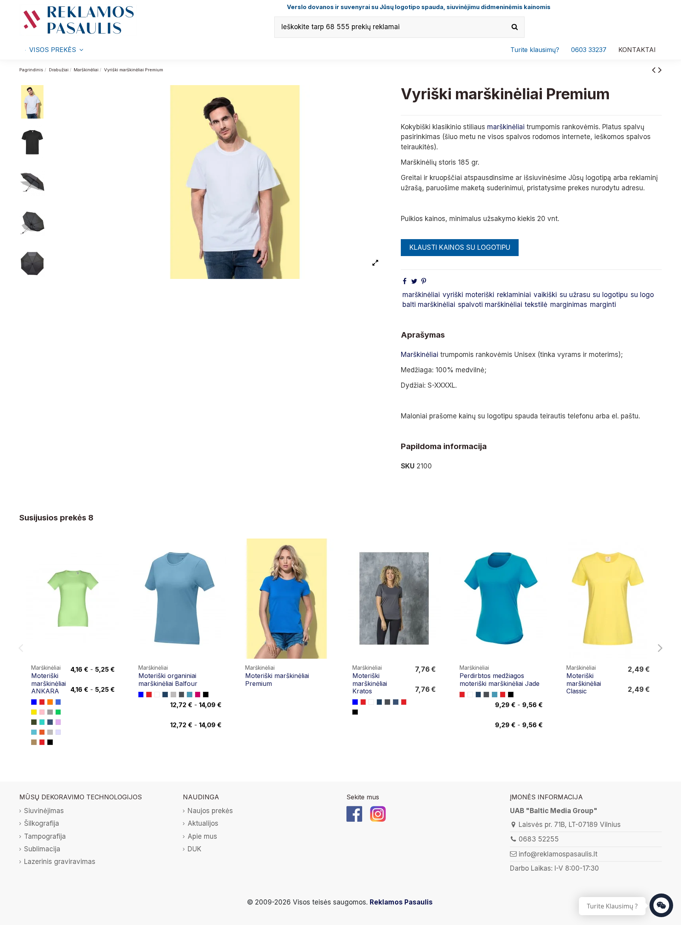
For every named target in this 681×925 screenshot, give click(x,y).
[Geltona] (34, 712)
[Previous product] (655, 69)
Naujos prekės (210, 811)
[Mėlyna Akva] (34, 732)
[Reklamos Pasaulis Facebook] (354, 813)
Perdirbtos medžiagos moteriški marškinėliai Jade (500, 679)
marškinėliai (506, 127)
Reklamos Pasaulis (401, 902)
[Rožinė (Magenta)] (198, 694)
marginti (603, 304)
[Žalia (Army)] (34, 722)
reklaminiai (514, 295)
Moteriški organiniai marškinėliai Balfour (167, 679)
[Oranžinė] (50, 702)
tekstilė (536, 304)
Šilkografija (41, 823)
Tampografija (45, 836)
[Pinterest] (423, 281)
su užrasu (575, 295)
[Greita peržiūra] (114, 566)
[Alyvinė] (58, 722)
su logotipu (610, 295)
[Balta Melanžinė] (58, 732)
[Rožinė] (42, 712)
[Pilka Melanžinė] (173, 694)
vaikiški (545, 295)
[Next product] (660, 69)
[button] (588, 49)
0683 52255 (539, 839)
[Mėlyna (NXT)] (189, 694)
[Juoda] (50, 742)
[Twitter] (414, 281)
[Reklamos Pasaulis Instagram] (378, 813)
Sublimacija (42, 849)
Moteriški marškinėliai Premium (277, 679)
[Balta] (157, 694)
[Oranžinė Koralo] (42, 732)
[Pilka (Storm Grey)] (181, 694)
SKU (408, 466)
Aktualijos (203, 823)
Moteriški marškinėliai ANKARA (48, 683)
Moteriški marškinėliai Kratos (369, 683)
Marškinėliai (419, 354)
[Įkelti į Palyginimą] (114, 551)
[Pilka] (50, 712)
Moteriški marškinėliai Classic (583, 683)
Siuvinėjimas (44, 811)
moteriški (479, 295)
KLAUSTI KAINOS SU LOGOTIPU (459, 247)
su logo (642, 295)
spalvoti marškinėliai (490, 304)
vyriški (453, 295)
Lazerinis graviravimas (59, 862)
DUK (194, 849)
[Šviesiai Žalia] (58, 712)
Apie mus (202, 836)
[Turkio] (42, 722)
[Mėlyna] (34, 702)
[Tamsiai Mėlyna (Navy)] (165, 694)
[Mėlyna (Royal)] (58, 702)
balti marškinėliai (428, 304)
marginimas (568, 304)
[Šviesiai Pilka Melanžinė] (50, 732)
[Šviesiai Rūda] (34, 742)
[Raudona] (42, 702)
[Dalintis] (405, 281)
